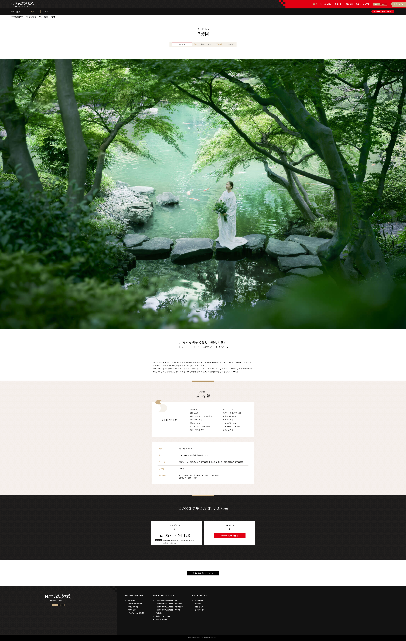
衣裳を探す (132, 610)
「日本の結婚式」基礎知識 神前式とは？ (169, 603)
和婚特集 (159, 613)
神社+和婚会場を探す (135, 603)
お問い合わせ (199, 607)
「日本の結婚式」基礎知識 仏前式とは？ (169, 607)
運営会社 (198, 603)
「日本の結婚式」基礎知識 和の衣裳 (168, 610)
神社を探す (132, 600)
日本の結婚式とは (200, 600)
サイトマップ (199, 610)
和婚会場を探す (133, 607)
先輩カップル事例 (161, 619)
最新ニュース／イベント (164, 616)
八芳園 (45, 11)
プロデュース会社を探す (136, 613)
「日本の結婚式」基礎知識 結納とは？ (169, 600)
